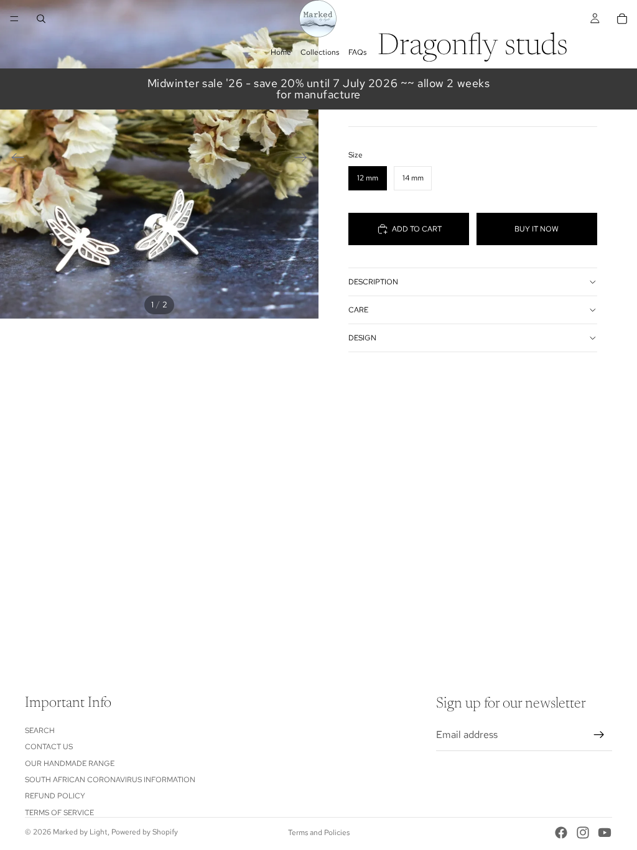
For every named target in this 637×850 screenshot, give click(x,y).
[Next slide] (304, 159)
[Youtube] (604, 832)
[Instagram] (582, 832)
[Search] (41, 18)
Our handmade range (69, 763)
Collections (319, 52)
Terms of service (59, 813)
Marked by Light (80, 832)
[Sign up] (599, 735)
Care (358, 310)
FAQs (357, 52)
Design (362, 338)
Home (281, 52)
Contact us (49, 747)
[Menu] (14, 18)
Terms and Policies (319, 833)
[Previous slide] (14, 159)
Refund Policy (55, 796)
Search (40, 731)
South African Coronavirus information (110, 780)
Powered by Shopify (144, 832)
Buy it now (536, 229)
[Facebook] (561, 832)
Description (373, 282)
